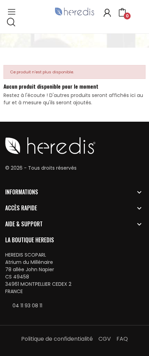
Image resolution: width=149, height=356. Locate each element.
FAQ (122, 339)
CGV (104, 339)
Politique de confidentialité (57, 339)
